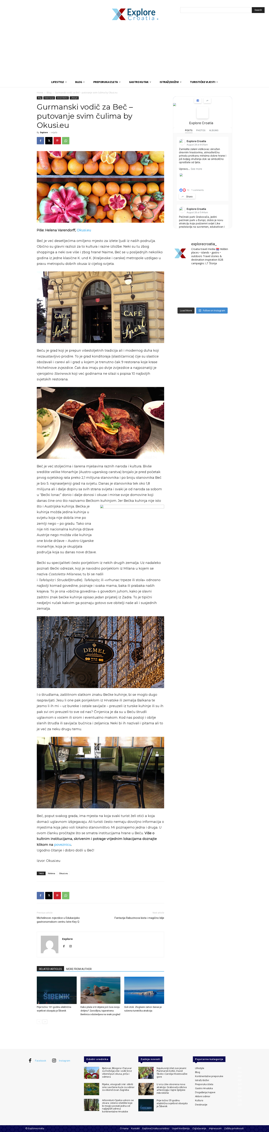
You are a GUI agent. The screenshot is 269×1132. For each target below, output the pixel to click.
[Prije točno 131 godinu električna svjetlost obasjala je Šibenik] (57, 990)
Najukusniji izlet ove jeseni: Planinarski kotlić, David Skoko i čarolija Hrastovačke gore (172, 1072)
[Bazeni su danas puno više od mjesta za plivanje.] (202, 275)
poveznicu (62, 845)
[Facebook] (40, 140)
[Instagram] (72, 946)
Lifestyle (74, 98)
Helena (51, 873)
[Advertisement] (134, 49)
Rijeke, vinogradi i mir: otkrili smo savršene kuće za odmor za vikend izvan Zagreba (118, 1087)
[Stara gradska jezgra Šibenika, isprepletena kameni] (182, 275)
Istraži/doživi (62, 98)
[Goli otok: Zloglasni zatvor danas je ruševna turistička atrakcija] (144, 990)
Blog (49, 92)
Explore (44, 132)
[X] (49, 140)
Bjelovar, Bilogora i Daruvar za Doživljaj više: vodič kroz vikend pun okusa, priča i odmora (117, 1072)
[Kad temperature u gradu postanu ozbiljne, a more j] (182, 299)
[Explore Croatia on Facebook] (202, 112)
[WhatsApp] (65, 140)
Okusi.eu (84, 230)
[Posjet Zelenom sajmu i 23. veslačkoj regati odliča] (202, 299)
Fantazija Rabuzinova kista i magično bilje (139, 918)
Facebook (40, 1060)
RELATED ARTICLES (50, 969)
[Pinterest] (57, 140)
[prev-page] (39, 1021)
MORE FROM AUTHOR (79, 969)
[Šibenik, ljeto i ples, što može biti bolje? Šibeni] (223, 275)
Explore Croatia (201, 123)
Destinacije (49, 98)
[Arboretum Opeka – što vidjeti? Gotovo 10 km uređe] (202, 287)
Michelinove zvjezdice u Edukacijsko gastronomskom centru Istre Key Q (58, 919)
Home (40, 92)
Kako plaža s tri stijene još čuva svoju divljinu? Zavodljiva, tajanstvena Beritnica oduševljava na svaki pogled (100, 1011)
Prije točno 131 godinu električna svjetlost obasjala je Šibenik (172, 1103)
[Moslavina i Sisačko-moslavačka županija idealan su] (223, 299)
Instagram (64, 1060)
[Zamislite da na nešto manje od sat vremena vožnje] (182, 287)
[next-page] (45, 1021)
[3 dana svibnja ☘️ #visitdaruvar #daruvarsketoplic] (223, 287)
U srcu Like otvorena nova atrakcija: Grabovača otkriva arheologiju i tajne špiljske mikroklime (172, 1088)
